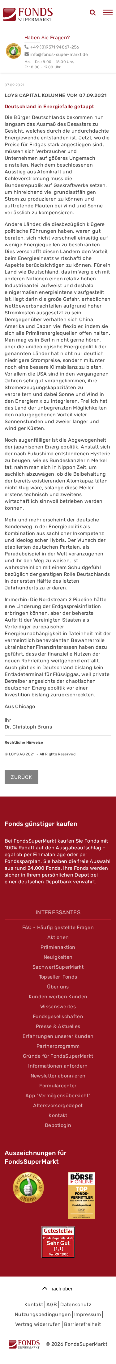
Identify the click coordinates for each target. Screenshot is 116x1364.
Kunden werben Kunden (58, 997)
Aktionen (58, 937)
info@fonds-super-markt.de (59, 54)
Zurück (21, 777)
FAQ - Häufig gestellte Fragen (58, 927)
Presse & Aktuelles (58, 1026)
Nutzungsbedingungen (43, 1314)
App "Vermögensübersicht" (58, 1095)
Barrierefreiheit (82, 1324)
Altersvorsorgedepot (58, 1105)
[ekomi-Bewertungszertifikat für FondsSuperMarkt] (28, 1187)
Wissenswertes (58, 1006)
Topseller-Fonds (58, 977)
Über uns (58, 987)
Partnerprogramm (58, 1046)
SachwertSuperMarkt (58, 967)
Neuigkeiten (58, 957)
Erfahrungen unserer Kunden (58, 1036)
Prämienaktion (58, 947)
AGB (51, 1304)
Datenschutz (75, 1304)
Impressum (87, 1314)
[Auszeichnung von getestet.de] (58, 1242)
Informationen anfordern (58, 1066)
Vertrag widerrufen (38, 1324)
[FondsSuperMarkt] (28, 15)
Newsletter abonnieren (58, 1076)
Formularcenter (57, 1086)
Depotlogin (58, 1125)
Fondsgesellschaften (58, 1016)
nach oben (62, 1288)
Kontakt (58, 1115)
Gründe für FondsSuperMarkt (58, 1056)
